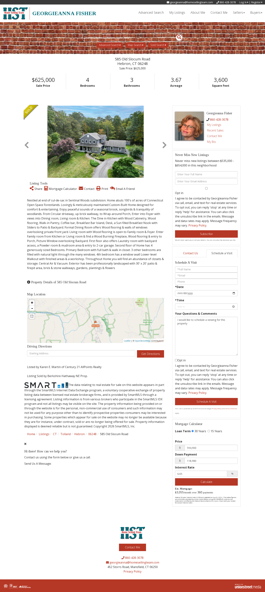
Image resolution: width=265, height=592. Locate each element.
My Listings (214, 125)
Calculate (206, 482)
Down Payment (186, 454)
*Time (179, 300)
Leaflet (127, 340)
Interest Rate (185, 467)
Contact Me (214, 136)
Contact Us (190, 253)
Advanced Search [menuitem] (151, 12)
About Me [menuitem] (198, 12)
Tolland (65, 434)
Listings (44, 434)
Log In (243, 2)
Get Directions (150, 354)
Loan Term (183, 431)
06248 (92, 434)
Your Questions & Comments (196, 314)
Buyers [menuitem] (255, 12)
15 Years (216, 431)
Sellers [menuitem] (238, 12)
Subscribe (206, 234)
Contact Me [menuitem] (219, 12)
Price (178, 441)
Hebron (79, 434)
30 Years (200, 431)
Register (256, 2)
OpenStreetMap (143, 340)
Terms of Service (231, 409)
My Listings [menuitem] (177, 12)
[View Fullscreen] (32, 316)
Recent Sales (215, 130)
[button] (177, 37)
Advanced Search (109, 45)
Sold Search (157, 45)
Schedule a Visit (221, 253)
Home (31, 434)
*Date (179, 287)
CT (55, 434)
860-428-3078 (227, 2)
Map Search (135, 45)
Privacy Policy (197, 225)
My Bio (211, 142)
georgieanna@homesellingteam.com (191, 2)
